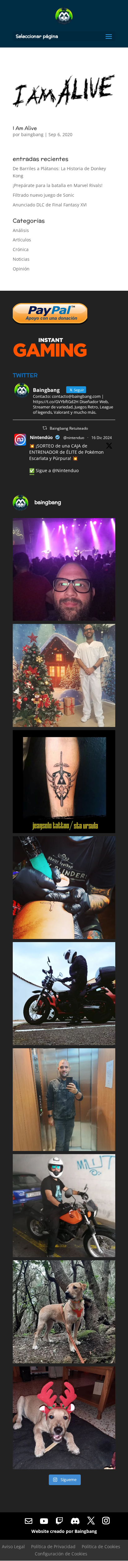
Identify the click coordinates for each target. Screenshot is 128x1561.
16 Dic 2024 (101, 437)
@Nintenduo (65, 470)
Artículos (22, 240)
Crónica (21, 249)
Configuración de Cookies (61, 1554)
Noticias (21, 259)
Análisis (21, 230)
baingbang (32, 134)
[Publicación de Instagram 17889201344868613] (64, 1099)
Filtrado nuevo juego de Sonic (43, 195)
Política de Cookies (101, 1546)
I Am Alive (25, 128)
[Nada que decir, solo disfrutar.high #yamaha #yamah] (64, 993)
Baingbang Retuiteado (69, 428)
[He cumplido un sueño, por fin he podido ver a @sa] (64, 569)
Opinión (21, 269)
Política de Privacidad (53, 1546)
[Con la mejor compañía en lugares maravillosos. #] (64, 1311)
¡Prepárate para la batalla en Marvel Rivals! (58, 185)
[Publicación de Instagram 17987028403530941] (64, 1205)
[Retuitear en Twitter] (45, 428)
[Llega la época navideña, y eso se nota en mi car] (64, 675)
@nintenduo (73, 437)
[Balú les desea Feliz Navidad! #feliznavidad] (64, 1418)
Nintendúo (41, 437)
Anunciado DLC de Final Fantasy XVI (50, 205)
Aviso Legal (13, 1546)
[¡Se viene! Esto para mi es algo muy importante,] (64, 887)
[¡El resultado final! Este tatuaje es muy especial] (64, 781)
